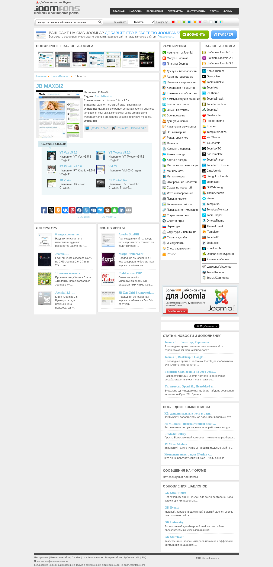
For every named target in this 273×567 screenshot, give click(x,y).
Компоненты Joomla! (180, 52)
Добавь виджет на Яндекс (56, 2)
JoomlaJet (213, 181)
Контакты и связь (178, 104)
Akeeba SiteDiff (129, 234)
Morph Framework (131, 253)
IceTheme (213, 93)
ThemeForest (215, 226)
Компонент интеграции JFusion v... (188, 454)
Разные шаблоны (218, 259)
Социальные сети (178, 215)
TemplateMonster (217, 209)
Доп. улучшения (177, 121)
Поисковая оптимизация (182, 209)
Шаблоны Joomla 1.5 (220, 52)
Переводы (173, 226)
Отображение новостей (182, 182)
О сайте (76, 557)
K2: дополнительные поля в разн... (188, 413)
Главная (41, 76)
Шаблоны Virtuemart (219, 266)
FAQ (144, 557)
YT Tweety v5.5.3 (120, 152)
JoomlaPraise (215, 159)
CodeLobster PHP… (132, 273)
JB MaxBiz (50, 86)
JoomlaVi (212, 109)
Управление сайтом (179, 204)
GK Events (172, 507)
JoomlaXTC (214, 148)
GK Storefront (174, 537)
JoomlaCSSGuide (218, 165)
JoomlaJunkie (215, 82)
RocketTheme (215, 120)
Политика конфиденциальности (51, 561)
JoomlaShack (215, 98)
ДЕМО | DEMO (99, 128)
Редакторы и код (177, 137)
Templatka (213, 204)
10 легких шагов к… (69, 273)
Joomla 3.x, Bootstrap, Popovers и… (188, 342)
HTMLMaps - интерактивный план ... (190, 423)
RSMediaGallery (175, 434)
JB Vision (66, 180)
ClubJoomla (214, 170)
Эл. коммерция (176, 132)
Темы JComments (218, 277)
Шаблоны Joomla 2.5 (220, 57)
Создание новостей (179, 187)
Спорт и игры (175, 220)
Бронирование (176, 115)
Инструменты (175, 243)
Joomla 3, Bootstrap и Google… (185, 357)
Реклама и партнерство (182, 82)
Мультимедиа (175, 176)
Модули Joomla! (177, 58)
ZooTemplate (215, 154)
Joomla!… (62, 253)
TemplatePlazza (217, 131)
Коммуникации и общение (183, 98)
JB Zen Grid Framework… (136, 292)
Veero (210, 198)
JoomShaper (214, 215)
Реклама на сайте (60, 557)
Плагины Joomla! (178, 63)
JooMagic (213, 242)
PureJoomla (214, 248)
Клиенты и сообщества (182, 93)
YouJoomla (213, 143)
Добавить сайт (132, 557)
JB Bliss (83, 216)
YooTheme (213, 137)
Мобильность (175, 171)
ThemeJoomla (215, 192)
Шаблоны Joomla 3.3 (220, 63)
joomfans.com (211, 558)
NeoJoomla (214, 115)
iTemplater (213, 231)
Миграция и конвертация (182, 165)
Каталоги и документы (181, 126)
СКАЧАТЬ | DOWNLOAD (132, 128)
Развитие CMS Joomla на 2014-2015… (190, 371)
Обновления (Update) (220, 253)
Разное (171, 254)
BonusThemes (216, 71)
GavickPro (213, 76)
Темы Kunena (215, 272)
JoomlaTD (213, 237)
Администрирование (180, 76)
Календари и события (181, 87)
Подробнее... (165, 36)
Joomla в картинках (92, 557)
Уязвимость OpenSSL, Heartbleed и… (190, 386)
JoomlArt (212, 87)
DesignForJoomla (217, 176)
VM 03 (113, 166)
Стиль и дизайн (177, 237)
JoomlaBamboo (59, 76)
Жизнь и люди (176, 154)
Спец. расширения (178, 248)
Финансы (172, 143)
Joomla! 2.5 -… (65, 292)
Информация (41, 557)
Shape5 (211, 126)
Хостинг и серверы (179, 148)
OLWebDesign (215, 187)
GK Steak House (175, 492)
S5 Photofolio (118, 180)
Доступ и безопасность (182, 71)
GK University (174, 522)
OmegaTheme (215, 220)
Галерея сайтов (113, 557)
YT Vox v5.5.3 (68, 152)
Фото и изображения (180, 193)
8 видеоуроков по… (68, 234)
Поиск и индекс (177, 198)
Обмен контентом (178, 110)
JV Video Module (175, 444)
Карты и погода (177, 159)
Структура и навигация (181, 231)
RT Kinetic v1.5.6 (71, 166)
